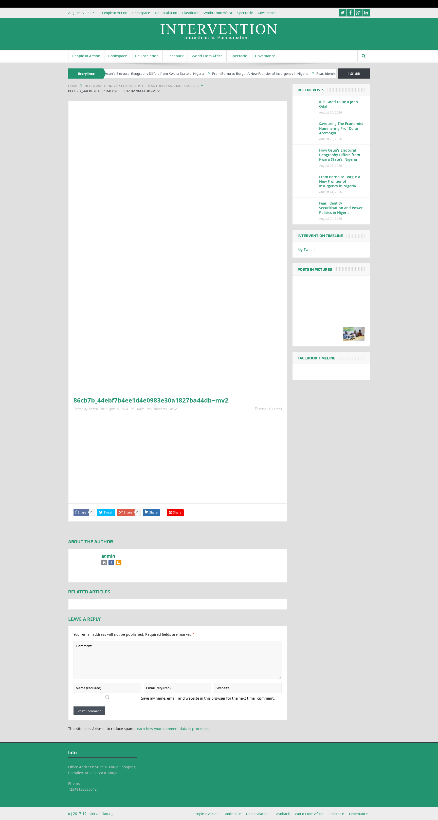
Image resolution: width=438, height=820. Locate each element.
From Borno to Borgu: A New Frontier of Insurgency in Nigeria (242, 73)
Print (262, 409)
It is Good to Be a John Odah (338, 104)
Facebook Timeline (316, 358)
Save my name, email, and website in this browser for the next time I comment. (208, 698)
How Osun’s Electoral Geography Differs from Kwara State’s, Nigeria (132, 73)
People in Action (114, 13)
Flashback (190, 13)
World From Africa (218, 13)
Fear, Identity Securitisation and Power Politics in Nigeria (341, 208)
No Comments (157, 409)
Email (278, 409)
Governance (267, 13)
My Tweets (307, 249)
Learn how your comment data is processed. (173, 728)
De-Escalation (166, 13)
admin (93, 409)
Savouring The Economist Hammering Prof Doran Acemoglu (341, 128)
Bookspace (141, 13)
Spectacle (245, 13)
